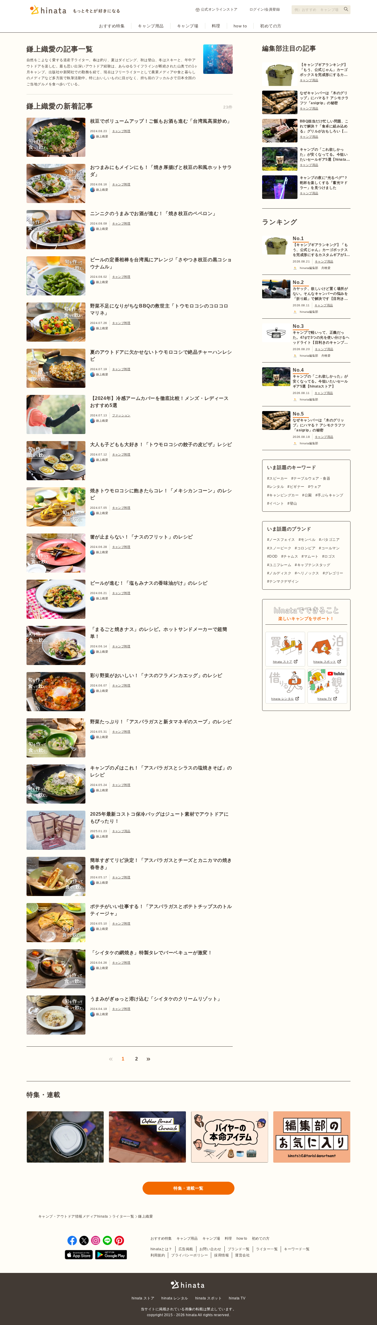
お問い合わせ (210, 1249)
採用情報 (221, 1255)
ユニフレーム (280, 565)
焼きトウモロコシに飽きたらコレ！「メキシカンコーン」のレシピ (161, 494)
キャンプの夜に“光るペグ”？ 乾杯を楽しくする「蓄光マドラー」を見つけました (324, 183)
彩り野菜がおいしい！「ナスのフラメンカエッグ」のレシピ (156, 675)
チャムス (290, 556)
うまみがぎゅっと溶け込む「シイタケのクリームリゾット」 (156, 998)
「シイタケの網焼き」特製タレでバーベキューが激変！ (151, 952)
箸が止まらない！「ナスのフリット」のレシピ (141, 536)
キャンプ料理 (121, 131)
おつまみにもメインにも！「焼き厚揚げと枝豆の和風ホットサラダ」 (161, 171)
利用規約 (158, 1255)
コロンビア (306, 548)
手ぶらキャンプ (330, 495)
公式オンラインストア (219, 9)
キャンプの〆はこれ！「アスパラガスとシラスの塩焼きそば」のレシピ (161, 771)
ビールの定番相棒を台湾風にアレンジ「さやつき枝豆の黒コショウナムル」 (161, 263)
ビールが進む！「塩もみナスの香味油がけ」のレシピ (149, 583)
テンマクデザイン (284, 581)
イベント (276, 503)
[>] (148, 1059)
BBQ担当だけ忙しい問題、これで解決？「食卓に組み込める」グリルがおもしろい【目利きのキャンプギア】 (324, 126)
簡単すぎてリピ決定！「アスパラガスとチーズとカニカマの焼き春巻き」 (161, 864)
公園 (308, 495)
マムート (311, 556)
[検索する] (346, 9)
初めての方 (271, 26)
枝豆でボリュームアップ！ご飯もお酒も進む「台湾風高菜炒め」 (161, 121)
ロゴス (329, 556)
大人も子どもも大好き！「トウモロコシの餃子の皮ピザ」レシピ (161, 444)
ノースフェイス (282, 540)
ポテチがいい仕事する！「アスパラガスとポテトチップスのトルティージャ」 (161, 910)
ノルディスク (280, 573)
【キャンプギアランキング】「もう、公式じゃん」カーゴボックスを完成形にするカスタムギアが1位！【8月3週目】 (324, 70)
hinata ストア (143, 1298)
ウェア (315, 487)
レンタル (276, 487)
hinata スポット (208, 1298)
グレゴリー (334, 573)
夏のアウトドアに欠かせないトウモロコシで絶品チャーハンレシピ (161, 356)
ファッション (121, 415)
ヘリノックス (308, 573)
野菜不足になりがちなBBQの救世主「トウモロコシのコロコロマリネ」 (159, 309)
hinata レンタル (174, 1298)
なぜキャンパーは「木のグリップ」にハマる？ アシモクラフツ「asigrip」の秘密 (324, 98)
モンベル (308, 540)
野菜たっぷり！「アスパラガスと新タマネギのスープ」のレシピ (161, 721)
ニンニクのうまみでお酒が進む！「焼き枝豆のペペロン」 (154, 213)
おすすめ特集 (112, 26)
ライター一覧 (267, 1249)
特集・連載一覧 (188, 1188)
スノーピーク (280, 548)
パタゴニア (330, 540)
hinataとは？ (161, 1249)
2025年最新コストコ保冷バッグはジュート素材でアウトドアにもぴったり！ (159, 818)
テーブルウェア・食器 (311, 478)
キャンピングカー (284, 495)
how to (240, 26)
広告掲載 (185, 1249)
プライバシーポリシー (189, 1255)
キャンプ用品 (150, 26)
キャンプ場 (188, 26)
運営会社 (242, 1255)
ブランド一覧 (239, 1249)
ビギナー (297, 487)
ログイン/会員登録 (264, 9)
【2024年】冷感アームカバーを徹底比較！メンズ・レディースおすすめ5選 (159, 402)
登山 (293, 503)
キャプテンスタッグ (313, 565)
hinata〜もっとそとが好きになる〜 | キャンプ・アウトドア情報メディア (188, 1284)
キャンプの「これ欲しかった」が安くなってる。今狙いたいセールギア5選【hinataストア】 (325, 154)
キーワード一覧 (297, 1249)
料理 (216, 26)
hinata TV (237, 1298)
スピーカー (278, 478)
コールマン (330, 548)
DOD (273, 556)
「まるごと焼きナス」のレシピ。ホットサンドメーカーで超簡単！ (158, 633)
